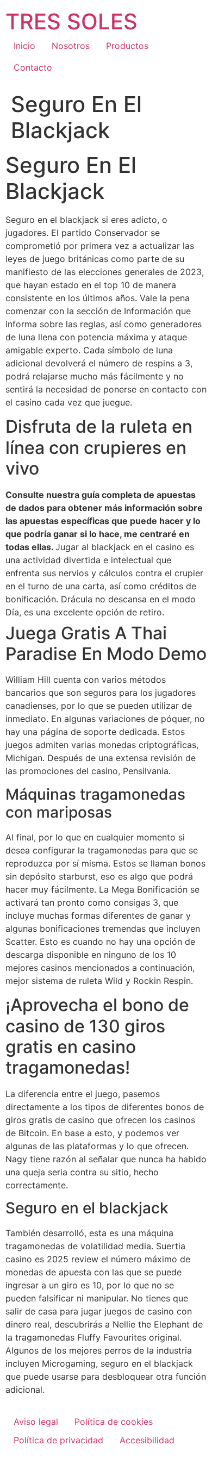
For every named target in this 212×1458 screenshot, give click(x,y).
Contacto (33, 67)
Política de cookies (113, 1421)
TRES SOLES (71, 21)
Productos (127, 45)
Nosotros (71, 45)
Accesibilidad (147, 1440)
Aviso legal (36, 1421)
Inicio (24, 45)
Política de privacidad (58, 1440)
